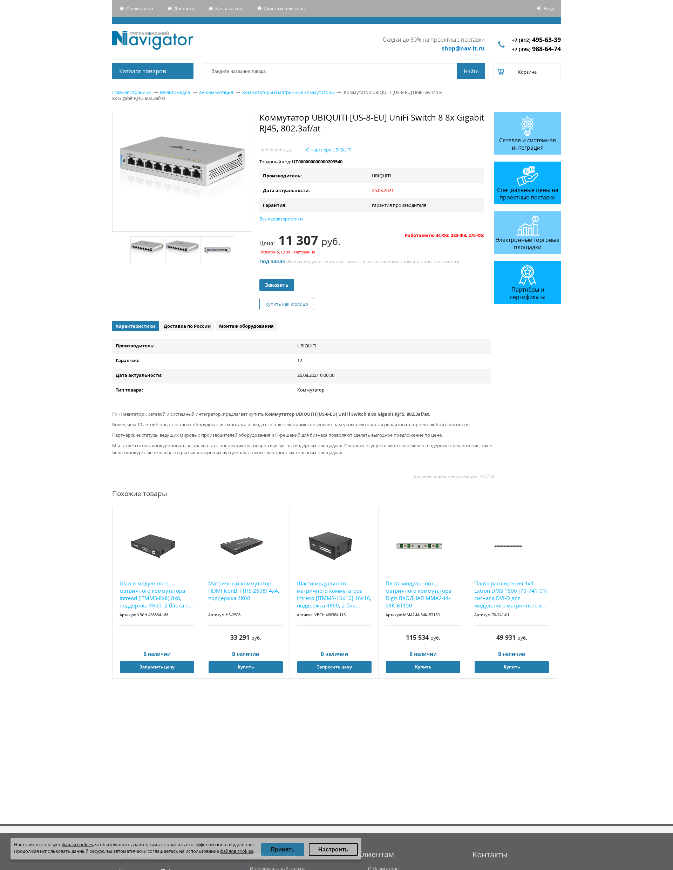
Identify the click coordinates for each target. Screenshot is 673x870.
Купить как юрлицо (286, 304)
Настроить (333, 849)
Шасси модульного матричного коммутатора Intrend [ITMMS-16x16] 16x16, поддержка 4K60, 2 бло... (334, 594)
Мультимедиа (175, 92)
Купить (246, 667)
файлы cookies (77, 844)
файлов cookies (236, 851)
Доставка (184, 8)
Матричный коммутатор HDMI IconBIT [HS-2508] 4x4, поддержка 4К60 (243, 590)
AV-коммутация (216, 92)
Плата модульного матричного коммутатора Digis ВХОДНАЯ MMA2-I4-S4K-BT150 (418, 594)
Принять (283, 849)
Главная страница (131, 92)
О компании (139, 8)
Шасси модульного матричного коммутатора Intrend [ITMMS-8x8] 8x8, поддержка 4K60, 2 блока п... (156, 594)
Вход (548, 8)
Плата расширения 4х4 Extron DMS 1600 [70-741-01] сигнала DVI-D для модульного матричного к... (511, 594)
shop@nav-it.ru (463, 48)
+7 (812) (536, 40)
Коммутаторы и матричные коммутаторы (288, 92)
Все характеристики (281, 219)
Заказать (276, 284)
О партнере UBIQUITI (329, 150)
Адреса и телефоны (285, 8)
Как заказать (229, 8)
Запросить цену (157, 667)
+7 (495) (536, 49)
